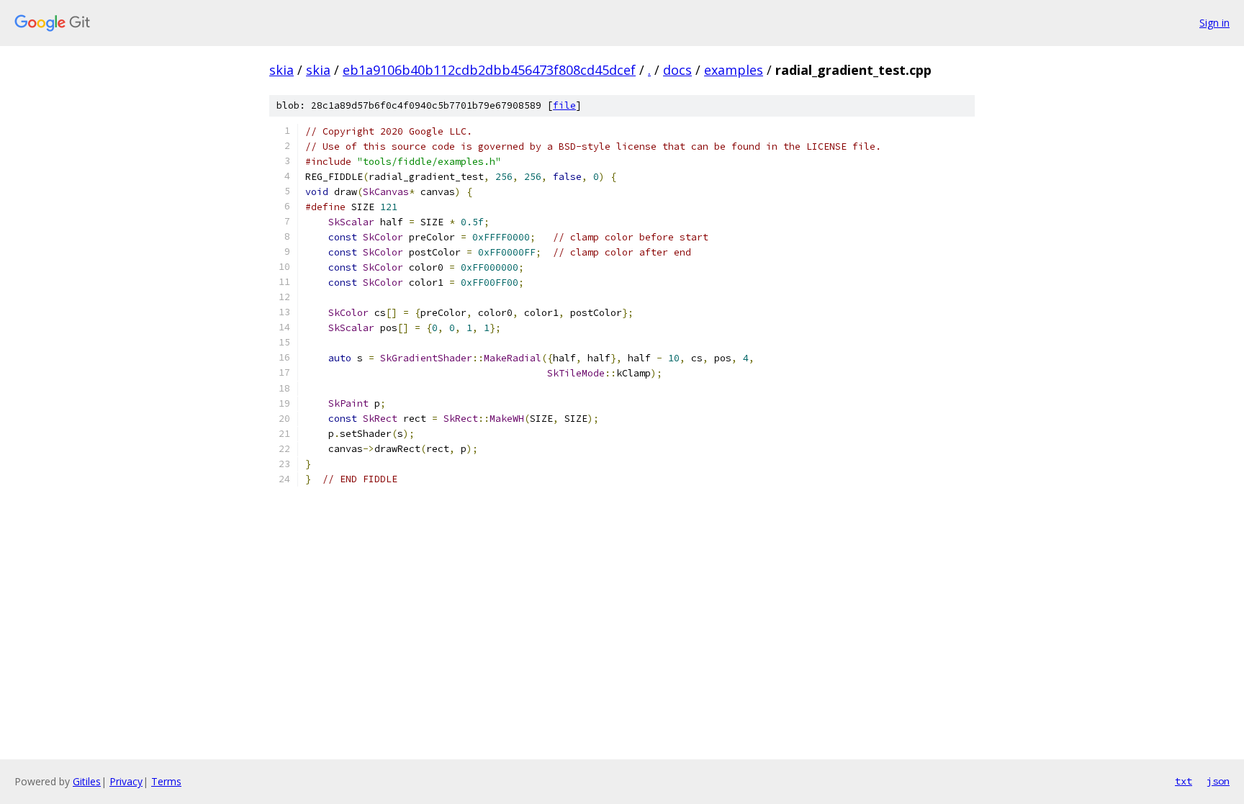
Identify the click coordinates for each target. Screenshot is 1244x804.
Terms (166, 781)
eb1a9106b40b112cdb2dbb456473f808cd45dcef (489, 69)
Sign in (1214, 23)
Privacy (126, 781)
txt (1183, 780)
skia (281, 69)
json (1218, 780)
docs (677, 69)
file (564, 105)
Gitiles (87, 781)
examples (733, 69)
